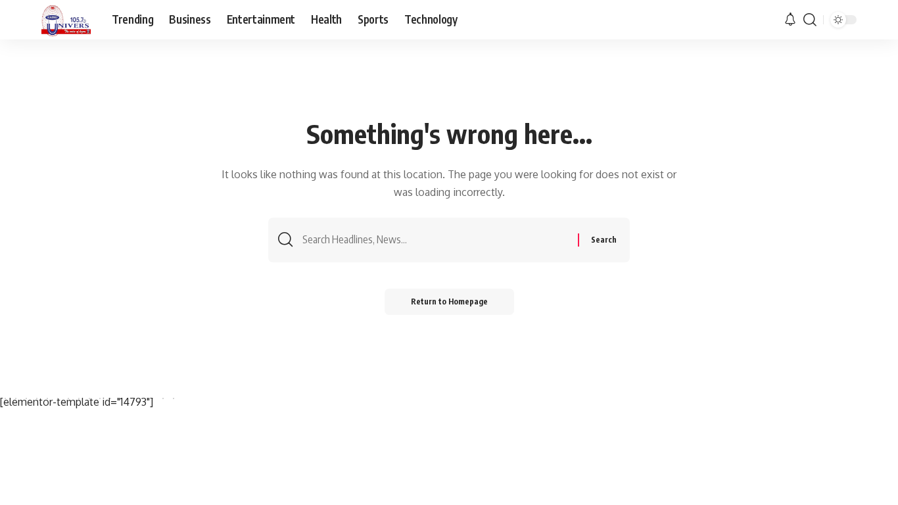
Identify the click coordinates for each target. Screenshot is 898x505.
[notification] (790, 19)
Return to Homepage (449, 301)
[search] (809, 20)
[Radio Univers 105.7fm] (66, 19)
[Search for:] (435, 240)
